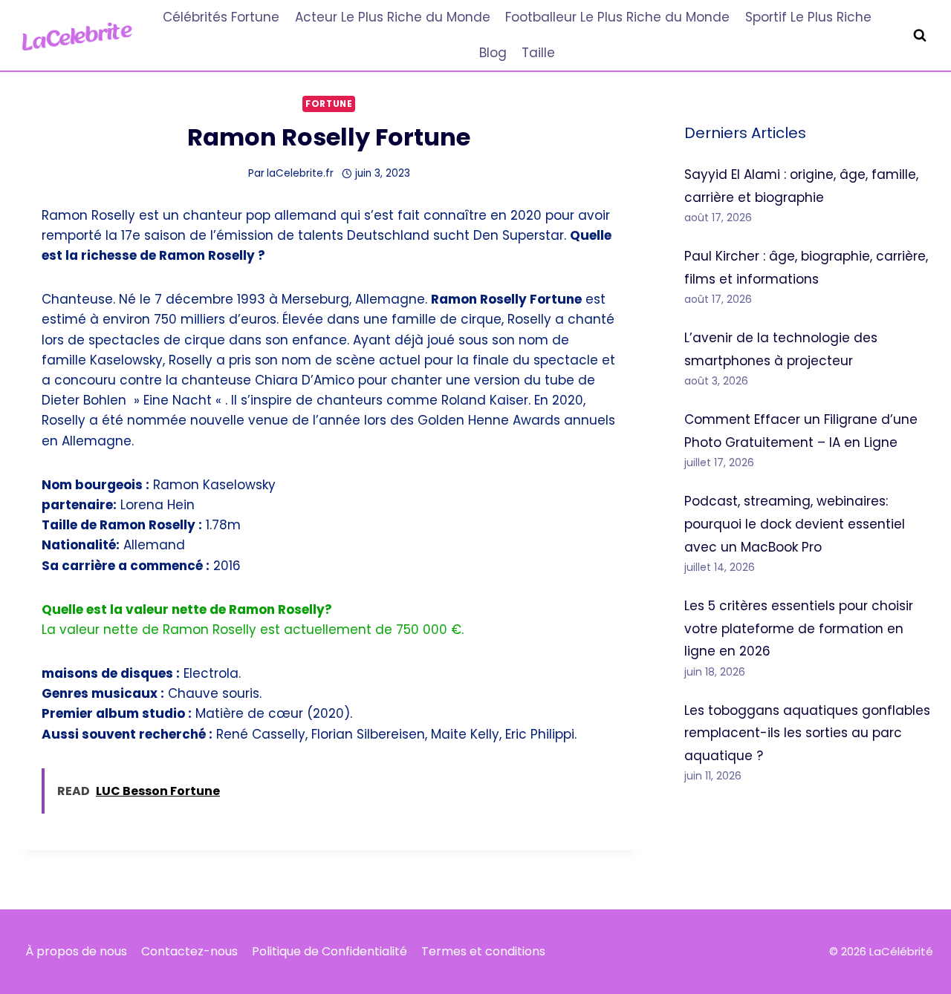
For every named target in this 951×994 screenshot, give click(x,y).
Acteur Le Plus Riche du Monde (392, 17)
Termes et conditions (483, 951)
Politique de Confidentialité (329, 951)
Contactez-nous (189, 951)
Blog (493, 53)
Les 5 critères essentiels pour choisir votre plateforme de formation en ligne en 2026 (798, 628)
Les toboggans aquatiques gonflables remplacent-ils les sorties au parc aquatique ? (807, 733)
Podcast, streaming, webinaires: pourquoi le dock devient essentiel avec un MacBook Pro (794, 523)
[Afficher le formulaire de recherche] (919, 35)
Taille (538, 53)
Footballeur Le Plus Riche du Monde (617, 17)
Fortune (328, 104)
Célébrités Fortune (221, 17)
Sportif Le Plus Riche (808, 17)
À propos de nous (76, 951)
